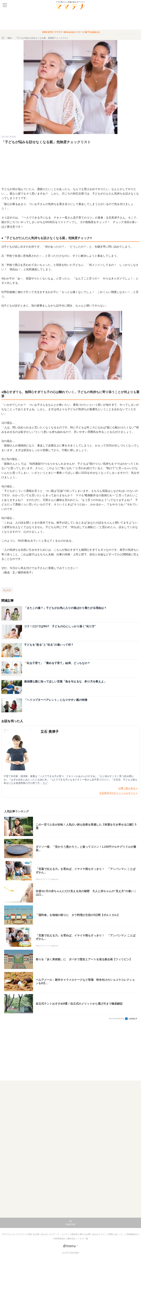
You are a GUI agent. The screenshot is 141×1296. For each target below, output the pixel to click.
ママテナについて (10, 1234)
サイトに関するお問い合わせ (33, 1234)
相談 (9, 38)
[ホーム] (3, 38)
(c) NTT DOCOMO (70, 1253)
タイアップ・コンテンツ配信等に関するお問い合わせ (74, 1234)
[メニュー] (4, 5)
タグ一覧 (84, 1238)
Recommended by (117, 1018)
